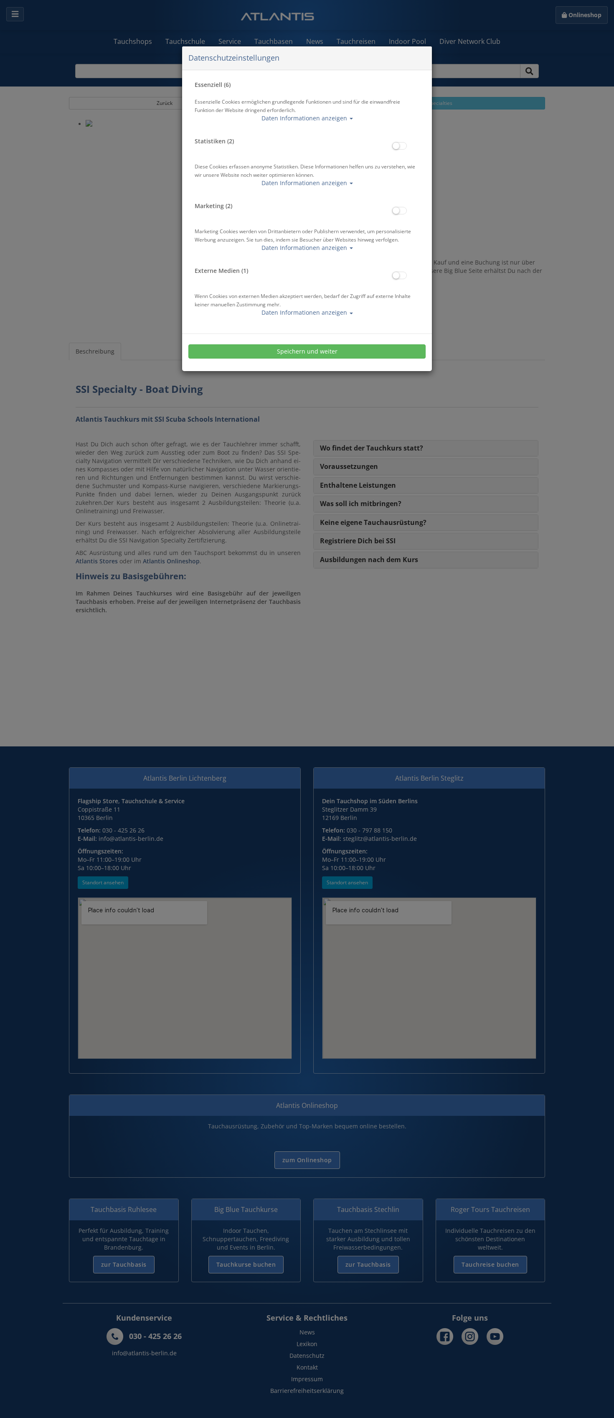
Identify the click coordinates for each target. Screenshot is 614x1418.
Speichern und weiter (307, 351)
